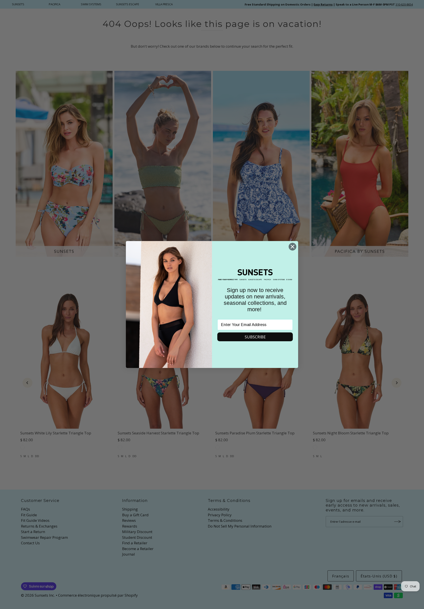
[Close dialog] (292, 247)
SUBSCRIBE (255, 336)
